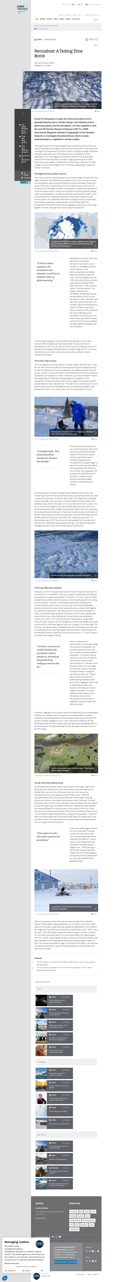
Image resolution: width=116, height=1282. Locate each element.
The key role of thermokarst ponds (26, 156)
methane (84, 1225)
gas (72, 1225)
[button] (4, 1278)
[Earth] (41, 1000)
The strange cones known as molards (58, 1172)
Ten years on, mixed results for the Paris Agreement (58, 1039)
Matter (42, 19)
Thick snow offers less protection (25, 146)
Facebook (70, 4)
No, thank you (10, 1271)
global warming (75, 1220)
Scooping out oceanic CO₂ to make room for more (58, 1026)
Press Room (72, 1262)
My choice (26, 1271)
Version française (94, 4)
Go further (26, 173)
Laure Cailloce (49, 63)
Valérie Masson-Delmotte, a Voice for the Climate (58, 1099)
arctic (93, 1211)
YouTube (79, 4)
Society (49, 19)
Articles (42, 26)
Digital (68, 19)
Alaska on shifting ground (57, 1159)
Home (36, 26)
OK (42, 1271)
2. (33, 967)
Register (96, 1274)
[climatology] (41, 1073)
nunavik (80, 1216)
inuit (87, 1216)
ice (81, 1211)
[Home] (22, 8)
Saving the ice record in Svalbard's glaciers (57, 1074)
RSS (81, 4)
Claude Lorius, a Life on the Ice (59, 1124)
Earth (62, 19)
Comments (27, 178)
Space (56, 19)
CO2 (77, 1225)
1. (33, 962)
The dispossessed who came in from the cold (59, 1014)
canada (73, 1216)
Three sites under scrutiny (24, 136)
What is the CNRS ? (61, 1262)
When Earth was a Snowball (58, 1111)
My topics (76, 19)
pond (91, 1225)
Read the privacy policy (12, 1263)
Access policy (80, 1274)
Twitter (67, 4)
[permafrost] (41, 1146)
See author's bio (41, 1218)
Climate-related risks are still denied (59, 1086)
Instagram (76, 4)
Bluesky (93, 1251)
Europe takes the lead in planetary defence (57, 1001)
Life (36, 19)
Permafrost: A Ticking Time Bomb (52, 26)
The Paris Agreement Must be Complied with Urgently (59, 1184)
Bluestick (73, 4)
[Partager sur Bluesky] (93, 1261)
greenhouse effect (88, 1220)
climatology (50, 39)
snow (86, 1211)
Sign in (90, 1274)
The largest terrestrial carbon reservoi (25, 125)
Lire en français (42, 29)
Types (96, 19)
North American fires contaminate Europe (56, 1051)
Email (95, 1261)
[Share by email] (53, 1236)
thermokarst (74, 1229)
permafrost (74, 1211)
